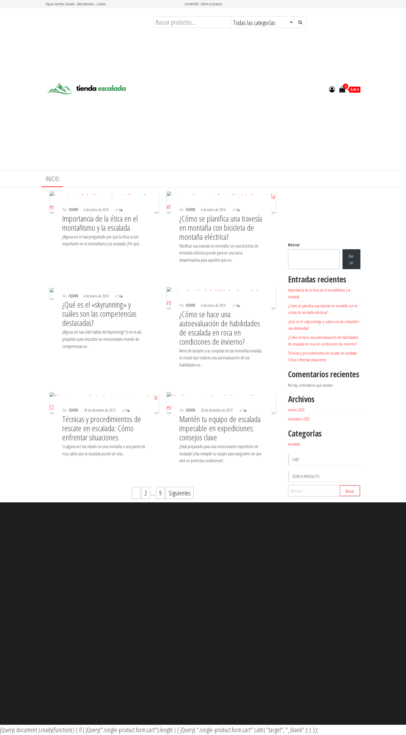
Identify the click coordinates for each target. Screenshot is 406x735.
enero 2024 (296, 409)
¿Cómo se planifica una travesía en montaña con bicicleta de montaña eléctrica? (220, 227)
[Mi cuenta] (332, 89)
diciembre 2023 (299, 419)
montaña (294, 444)
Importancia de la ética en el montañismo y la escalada (100, 223)
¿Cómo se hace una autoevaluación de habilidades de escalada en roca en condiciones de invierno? (219, 327)
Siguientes (180, 493)
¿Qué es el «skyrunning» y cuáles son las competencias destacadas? (99, 313)
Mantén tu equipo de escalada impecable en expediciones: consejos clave (220, 428)
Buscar (294, 244)
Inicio (52, 178)
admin (73, 209)
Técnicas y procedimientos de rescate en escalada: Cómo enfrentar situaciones (101, 428)
